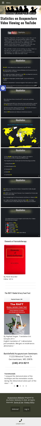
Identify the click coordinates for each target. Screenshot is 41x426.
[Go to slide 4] (23, 386)
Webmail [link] (15, 409)
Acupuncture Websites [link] (16, 397)
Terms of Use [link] (18, 402)
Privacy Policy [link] (29, 402)
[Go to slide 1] (14, 386)
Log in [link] (26, 409)
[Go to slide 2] (17, 386)
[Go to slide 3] (20, 386)
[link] (3, 88)
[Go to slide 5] (26, 386)
